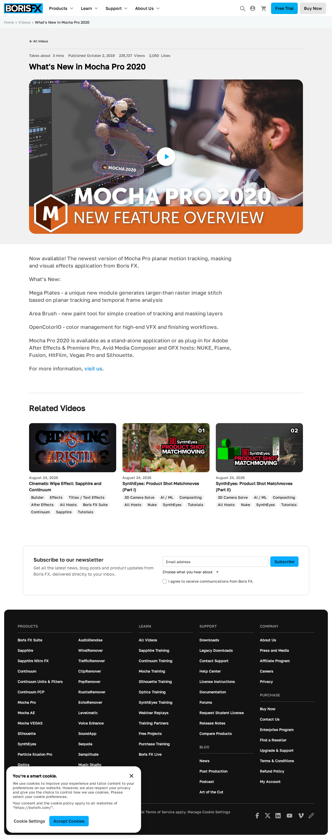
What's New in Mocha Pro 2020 (62, 22)
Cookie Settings (29, 821)
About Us (144, 8)
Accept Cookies (69, 821)
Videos (24, 22)
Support (114, 8)
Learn (86, 8)
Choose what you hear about (188, 572)
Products (58, 8)
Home (9, 22)
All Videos (40, 41)
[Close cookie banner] (131, 776)
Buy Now (313, 8)
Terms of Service (160, 812)
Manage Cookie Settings (209, 812)
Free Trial (284, 8)
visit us (93, 368)
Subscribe (284, 561)
